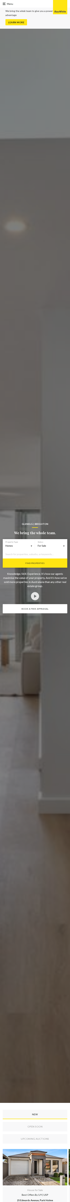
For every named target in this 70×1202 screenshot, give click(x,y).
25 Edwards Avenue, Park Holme (35, 1200)
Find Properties (35, 563)
